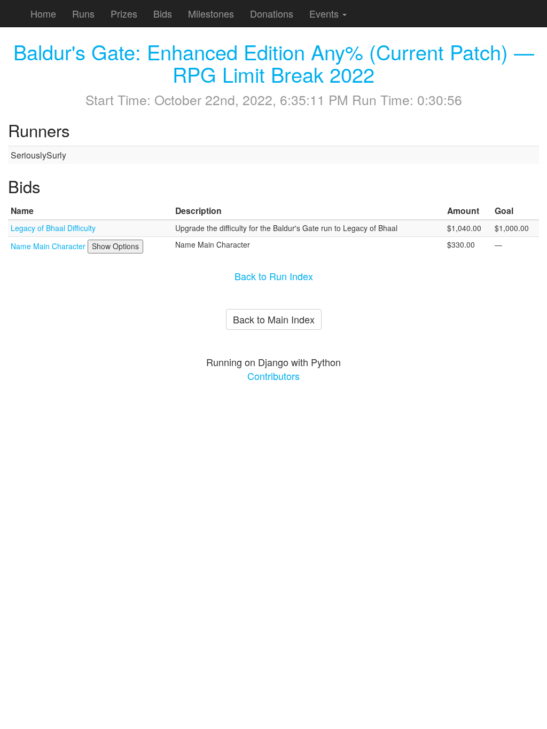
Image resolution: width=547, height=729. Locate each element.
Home (43, 13)
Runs (83, 13)
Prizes (124, 13)
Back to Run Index (274, 276)
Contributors (273, 376)
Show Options (115, 246)
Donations (271, 13)
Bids (162, 13)
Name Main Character (49, 246)
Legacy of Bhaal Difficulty (53, 228)
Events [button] (325, 13)
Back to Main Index (274, 319)
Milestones (211, 13)
